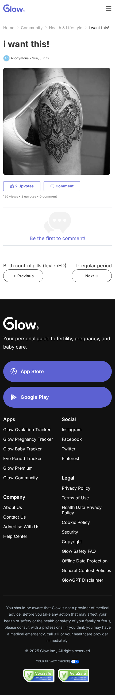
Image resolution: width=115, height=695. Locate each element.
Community (32, 27)
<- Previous (23, 275)
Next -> (91, 275)
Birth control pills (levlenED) (35, 265)
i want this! (99, 27)
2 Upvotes (24, 186)
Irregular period (94, 265)
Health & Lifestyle (65, 27)
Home (8, 27)
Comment (65, 186)
